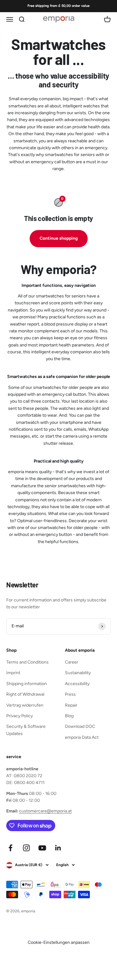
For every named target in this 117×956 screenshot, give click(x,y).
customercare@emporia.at (45, 811)
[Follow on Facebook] (10, 848)
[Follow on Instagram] (26, 848)
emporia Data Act (82, 737)
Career (71, 662)
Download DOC (80, 726)
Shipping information (26, 683)
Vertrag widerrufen (24, 705)
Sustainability (78, 672)
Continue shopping (59, 238)
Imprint (13, 672)
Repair (71, 705)
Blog (69, 715)
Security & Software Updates (26, 730)
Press (70, 694)
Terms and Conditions (27, 662)
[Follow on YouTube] (42, 848)
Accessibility (77, 683)
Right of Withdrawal (25, 694)
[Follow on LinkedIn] (58, 848)
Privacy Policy (19, 715)
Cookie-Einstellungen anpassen (59, 942)
